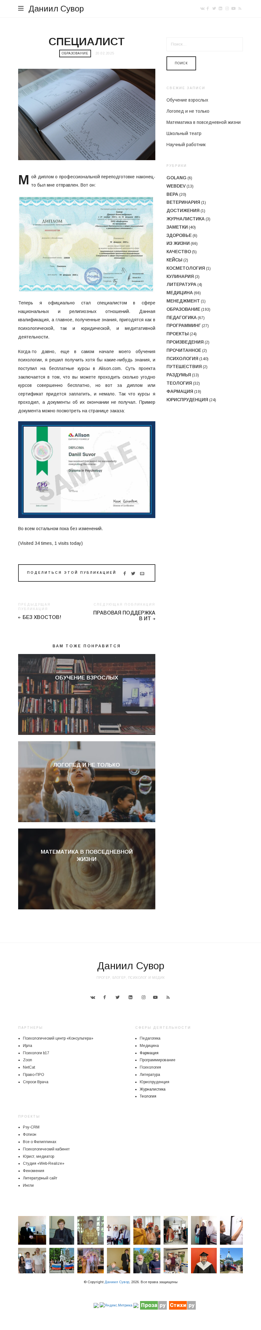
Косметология (185, 268)
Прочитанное (183, 350)
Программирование (157, 1060)
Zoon (27, 1060)
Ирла (27, 1045)
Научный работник (186, 144)
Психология (182, 358)
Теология (179, 383)
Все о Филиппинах (39, 1142)
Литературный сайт (40, 1178)
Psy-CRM (31, 1127)
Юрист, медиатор (38, 1156)
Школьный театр (183, 133)
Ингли (28, 1185)
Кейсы (174, 259)
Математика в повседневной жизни (203, 122)
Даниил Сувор (56, 8)
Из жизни (178, 243)
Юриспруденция (187, 399)
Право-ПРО (33, 1074)
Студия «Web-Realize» (43, 1163)
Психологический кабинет (46, 1149)
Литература (181, 284)
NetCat (29, 1067)
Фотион (29, 1134)
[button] (32, 1230)
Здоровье (179, 235)
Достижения (183, 210)
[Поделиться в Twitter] (133, 574)
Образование (75, 53)
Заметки (177, 227)
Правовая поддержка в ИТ (124, 616)
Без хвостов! (42, 617)
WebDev (176, 185)
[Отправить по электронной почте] (142, 574)
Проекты (177, 333)
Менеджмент (183, 300)
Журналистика (185, 218)
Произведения (185, 342)
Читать (86, 688)
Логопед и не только (86, 765)
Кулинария (180, 276)
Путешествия (184, 366)
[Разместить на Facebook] (124, 574)
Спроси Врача (35, 1082)
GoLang (176, 177)
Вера (172, 194)
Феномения (33, 1171)
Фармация (179, 391)
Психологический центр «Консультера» (58, 1038)
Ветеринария (183, 202)
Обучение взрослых (86, 678)
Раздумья (178, 374)
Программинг (183, 325)
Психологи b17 (36, 1053)
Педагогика (181, 317)
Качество (178, 251)
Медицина (179, 292)
